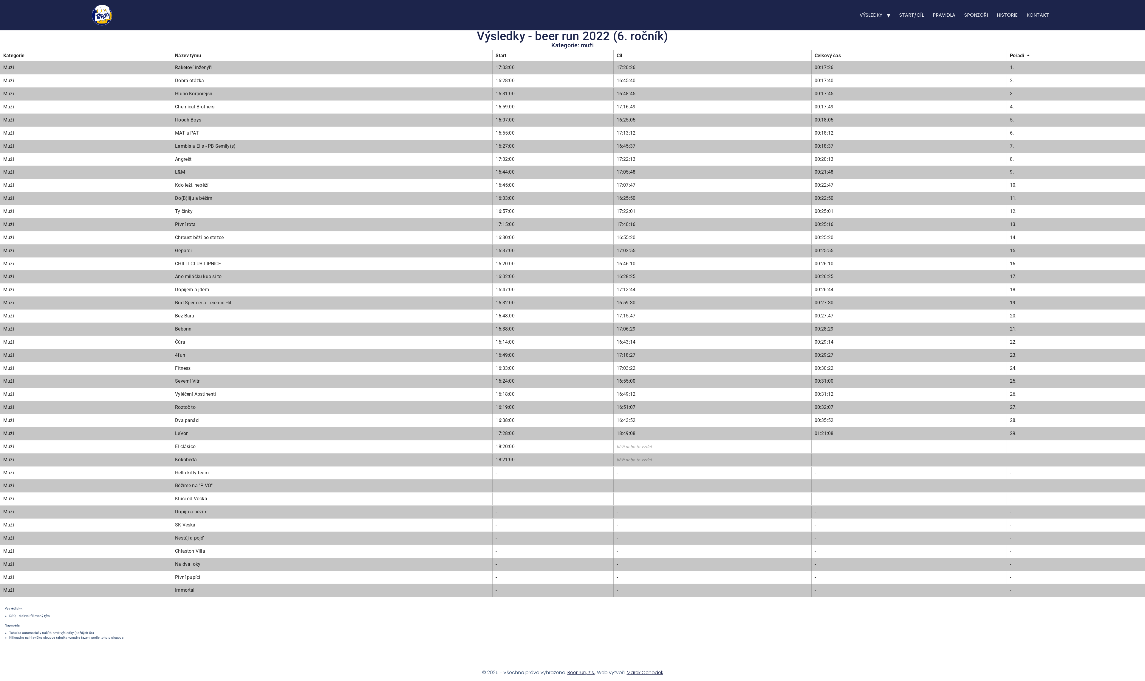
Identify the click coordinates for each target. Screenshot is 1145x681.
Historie (1007, 15)
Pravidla (944, 15)
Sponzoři (976, 15)
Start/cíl (911, 15)
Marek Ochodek (645, 672)
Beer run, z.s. (581, 672)
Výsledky (871, 15)
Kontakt (1038, 15)
